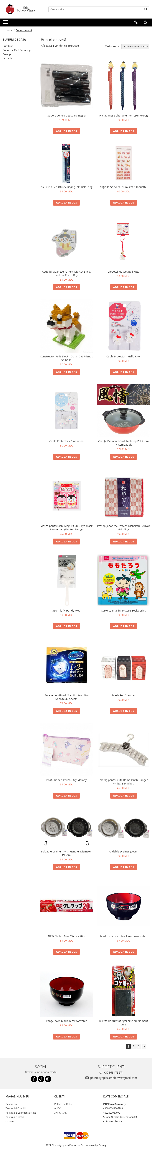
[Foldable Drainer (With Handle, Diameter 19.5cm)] (66, 828)
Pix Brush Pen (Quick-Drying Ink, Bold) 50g (66, 187)
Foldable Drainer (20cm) (123, 851)
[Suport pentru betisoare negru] (66, 85)
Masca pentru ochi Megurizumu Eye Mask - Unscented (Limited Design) (66, 527)
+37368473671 (113, 1072)
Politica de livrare (15, 1117)
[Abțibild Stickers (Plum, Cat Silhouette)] (123, 163)
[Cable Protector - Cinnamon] (66, 411)
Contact (10, 1121)
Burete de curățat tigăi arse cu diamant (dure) (123, 1022)
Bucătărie (8, 46)
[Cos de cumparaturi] (145, 22)
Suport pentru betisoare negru (66, 115)
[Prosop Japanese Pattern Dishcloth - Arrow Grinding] (123, 495)
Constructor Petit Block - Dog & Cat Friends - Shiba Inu (66, 358)
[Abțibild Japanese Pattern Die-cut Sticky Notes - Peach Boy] (66, 241)
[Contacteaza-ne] (136, 22)
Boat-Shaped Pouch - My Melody (66, 780)
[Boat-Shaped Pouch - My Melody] (66, 750)
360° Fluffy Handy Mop (66, 610)
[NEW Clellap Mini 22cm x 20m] (66, 906)
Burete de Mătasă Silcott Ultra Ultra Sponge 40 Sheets (66, 697)
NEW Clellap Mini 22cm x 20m (66, 936)
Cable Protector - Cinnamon (66, 441)
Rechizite (8, 58)
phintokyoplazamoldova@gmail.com (113, 1078)
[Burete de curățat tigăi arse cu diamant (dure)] (123, 990)
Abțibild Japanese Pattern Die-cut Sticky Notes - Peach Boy (66, 273)
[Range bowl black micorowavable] (66, 990)
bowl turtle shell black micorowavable (123, 936)
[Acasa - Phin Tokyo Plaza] (21, 9)
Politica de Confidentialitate (21, 1112)
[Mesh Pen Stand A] (123, 665)
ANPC (57, 1108)
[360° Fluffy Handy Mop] (66, 580)
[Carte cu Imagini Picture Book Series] (123, 580)
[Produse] (6, 23)
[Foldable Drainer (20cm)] (123, 827)
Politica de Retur (63, 1104)
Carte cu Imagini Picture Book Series (123, 610)
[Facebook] (34, 1079)
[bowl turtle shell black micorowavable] (123, 906)
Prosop (7, 54)
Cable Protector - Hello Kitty (123, 356)
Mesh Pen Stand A (123, 695)
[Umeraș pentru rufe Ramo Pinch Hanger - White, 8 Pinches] (123, 750)
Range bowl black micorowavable (66, 1021)
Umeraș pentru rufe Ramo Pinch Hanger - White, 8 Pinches (123, 781)
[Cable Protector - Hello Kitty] (123, 326)
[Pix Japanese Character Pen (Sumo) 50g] (123, 85)
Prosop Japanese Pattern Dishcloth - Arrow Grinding (123, 527)
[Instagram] (48, 1079)
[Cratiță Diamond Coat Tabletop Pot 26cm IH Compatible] (123, 411)
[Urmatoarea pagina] (144, 1046)
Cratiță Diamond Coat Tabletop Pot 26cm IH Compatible (123, 442)
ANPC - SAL (60, 1112)
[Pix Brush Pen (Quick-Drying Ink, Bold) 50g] (66, 163)
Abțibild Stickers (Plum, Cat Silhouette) (123, 187)
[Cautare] (146, 9)
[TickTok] (41, 1079)
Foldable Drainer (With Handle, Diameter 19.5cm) (66, 853)
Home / (10, 30)
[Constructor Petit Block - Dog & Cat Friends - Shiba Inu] (66, 326)
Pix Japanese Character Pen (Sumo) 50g (123, 115)
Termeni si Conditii (16, 1108)
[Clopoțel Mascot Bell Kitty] (123, 241)
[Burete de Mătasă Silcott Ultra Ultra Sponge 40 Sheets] (66, 665)
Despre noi (11, 1104)
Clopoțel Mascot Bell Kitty (123, 271)
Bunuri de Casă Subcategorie (18, 50)
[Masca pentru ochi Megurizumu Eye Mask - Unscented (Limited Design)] (66, 495)
